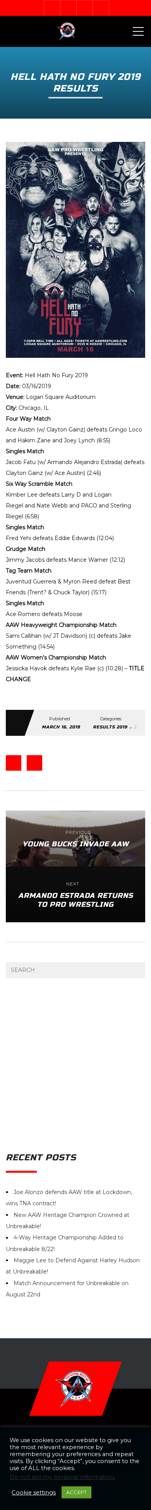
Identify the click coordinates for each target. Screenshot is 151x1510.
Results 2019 (110, 727)
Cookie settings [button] (34, 1492)
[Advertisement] (75, 1065)
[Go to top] (75, 1389)
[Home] (67, 31)
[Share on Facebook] (13, 763)
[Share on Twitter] (34, 763)
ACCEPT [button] (76, 1492)
